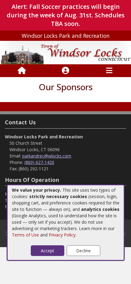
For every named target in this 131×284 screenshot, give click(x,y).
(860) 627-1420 (39, 162)
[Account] (65, 70)
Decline (83, 251)
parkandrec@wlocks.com (46, 156)
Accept (47, 251)
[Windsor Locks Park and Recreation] (65, 52)
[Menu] (109, 70)
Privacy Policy (62, 235)
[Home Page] (22, 70)
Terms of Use (25, 235)
